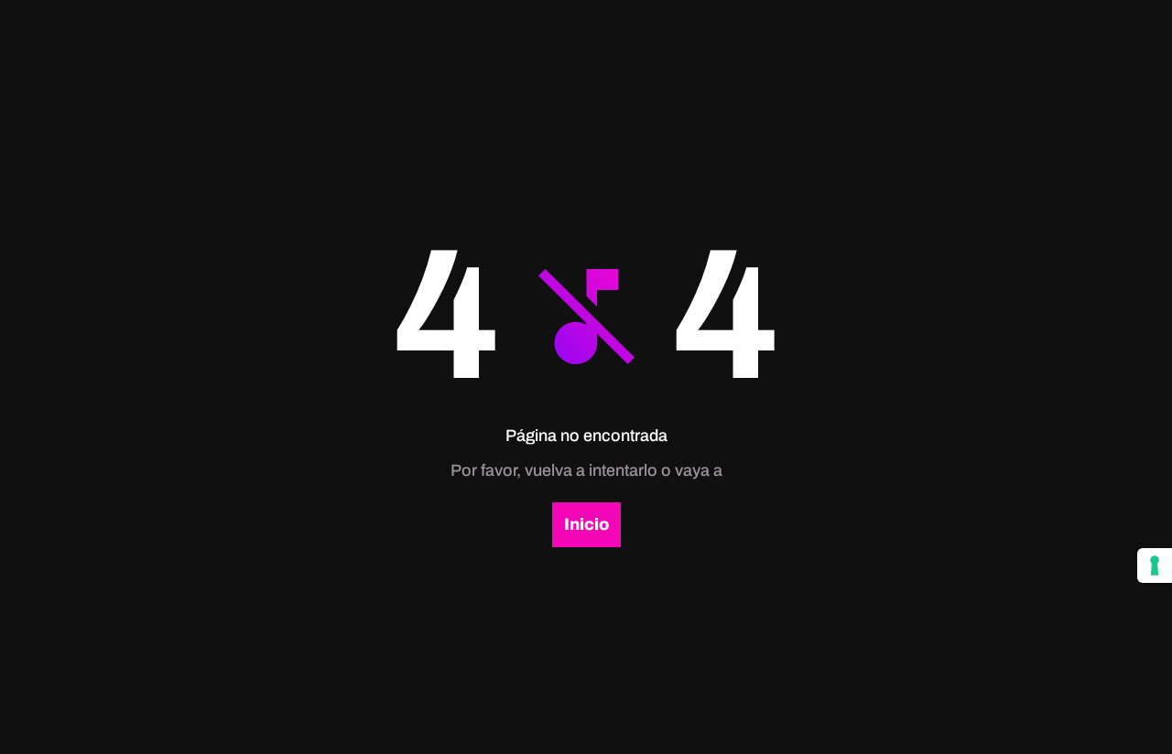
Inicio (586, 524)
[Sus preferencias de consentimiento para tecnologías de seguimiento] (1154, 565)
